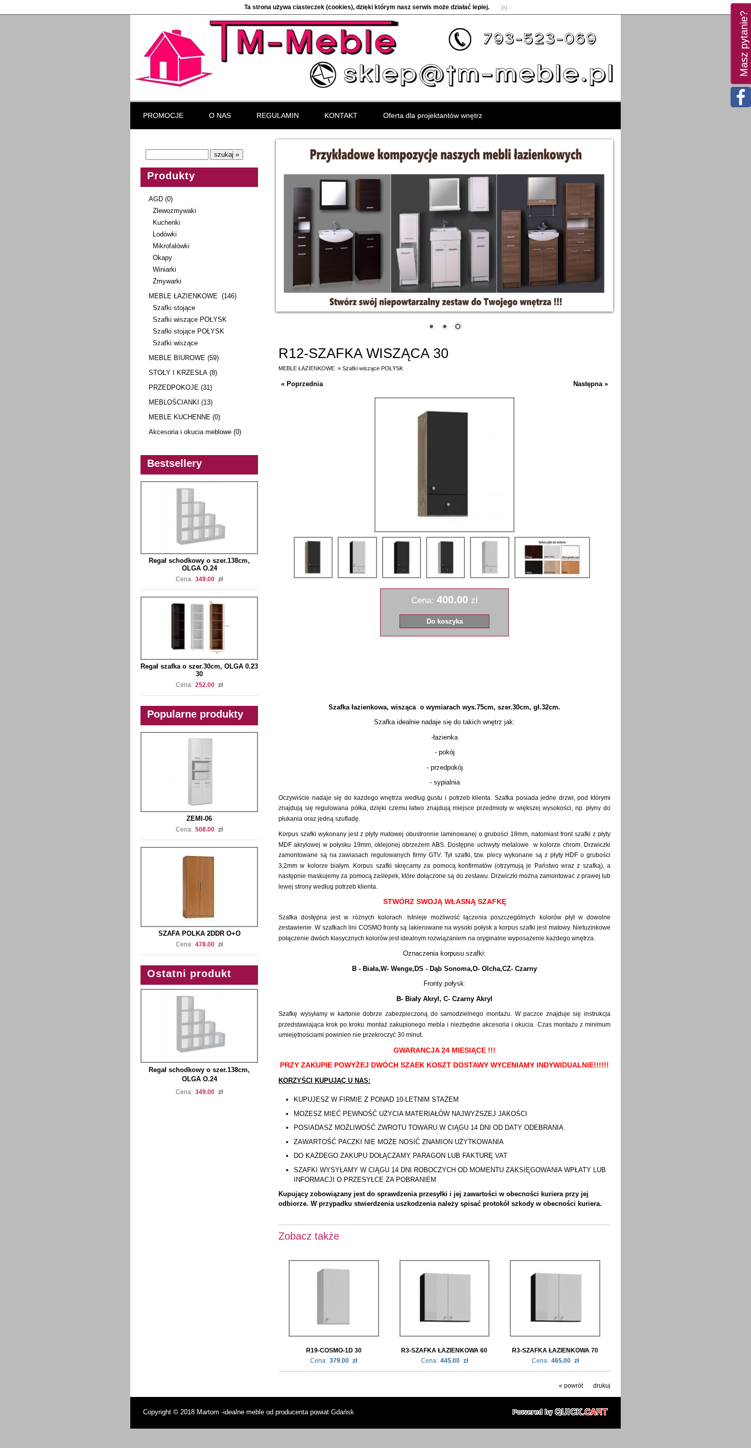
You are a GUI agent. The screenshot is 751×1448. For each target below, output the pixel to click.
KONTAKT (341, 115)
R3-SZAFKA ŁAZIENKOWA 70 (555, 1350)
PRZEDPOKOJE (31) (180, 387)
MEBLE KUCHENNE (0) (184, 417)
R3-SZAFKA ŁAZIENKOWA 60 (444, 1350)
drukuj (602, 1385)
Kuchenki (166, 222)
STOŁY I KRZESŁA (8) (183, 372)
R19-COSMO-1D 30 (334, 1350)
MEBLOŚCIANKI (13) (181, 402)
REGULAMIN (277, 115)
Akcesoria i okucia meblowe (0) (195, 432)
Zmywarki (167, 281)
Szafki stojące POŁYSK (188, 331)
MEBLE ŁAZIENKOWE (307, 368)
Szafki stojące (174, 308)
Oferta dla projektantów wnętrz (432, 115)
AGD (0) (161, 199)
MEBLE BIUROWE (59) (184, 358)
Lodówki (165, 234)
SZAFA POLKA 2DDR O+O (199, 933)
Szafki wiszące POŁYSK (190, 319)
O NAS (220, 115)
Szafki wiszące (175, 343)
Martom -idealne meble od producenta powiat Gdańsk (275, 1412)
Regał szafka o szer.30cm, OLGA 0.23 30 (199, 670)
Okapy (162, 258)
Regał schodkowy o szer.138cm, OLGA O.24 (199, 564)
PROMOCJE (163, 115)
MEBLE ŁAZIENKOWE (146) (193, 296)
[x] (504, 7)
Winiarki (164, 269)
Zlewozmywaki (174, 211)
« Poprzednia (302, 384)
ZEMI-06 (199, 818)
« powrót (571, 1385)
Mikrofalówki (171, 246)
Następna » (590, 384)
